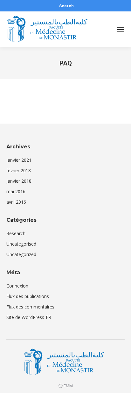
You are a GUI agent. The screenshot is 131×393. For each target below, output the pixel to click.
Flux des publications (27, 296)
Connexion (17, 286)
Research (15, 233)
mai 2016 (15, 191)
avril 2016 (16, 202)
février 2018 (18, 170)
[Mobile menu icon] (121, 29)
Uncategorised (21, 244)
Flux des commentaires (30, 307)
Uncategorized (21, 254)
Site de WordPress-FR (28, 317)
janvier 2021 (18, 160)
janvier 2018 (18, 181)
